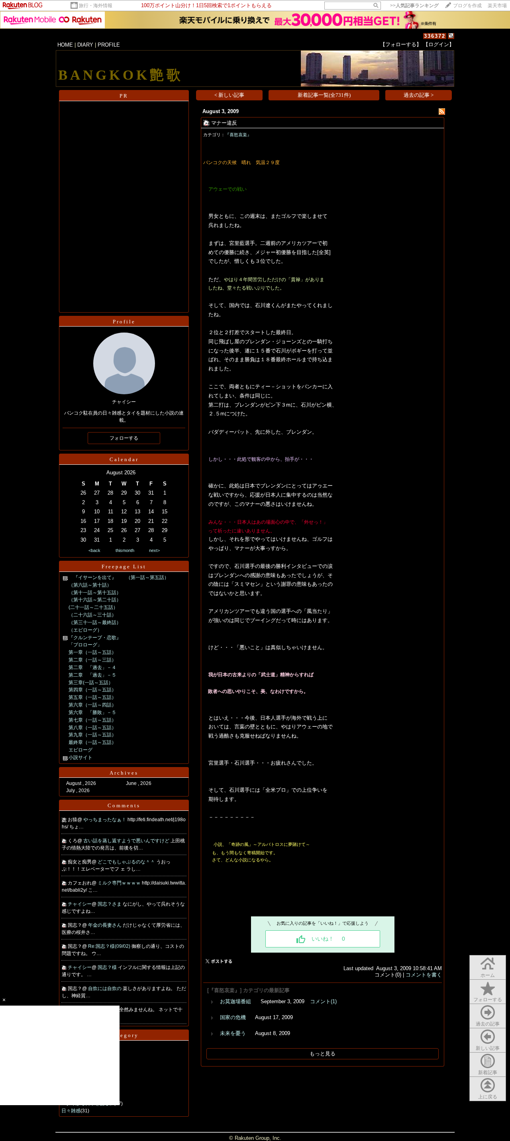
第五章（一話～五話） (92, 697)
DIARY (85, 45)
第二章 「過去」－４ (92, 667)
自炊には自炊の (105, 988)
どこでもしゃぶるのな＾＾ (127, 862)
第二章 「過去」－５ (92, 675)
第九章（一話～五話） (92, 735)
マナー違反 (224, 123)
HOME (65, 45)
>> (414, 5)
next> (154, 550)
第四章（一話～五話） (92, 690)
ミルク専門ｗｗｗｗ (120, 883)
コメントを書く (424, 975)
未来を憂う (233, 1033)
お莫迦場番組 (235, 1001)
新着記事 (487, 1072)
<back (94, 550)
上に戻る (487, 1097)
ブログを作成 (467, 5)
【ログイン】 (438, 44)
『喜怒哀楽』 (238, 134)
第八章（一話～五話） (92, 727)
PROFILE (109, 45)
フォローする (487, 999)
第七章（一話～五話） (92, 720)
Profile (124, 322)
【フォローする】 (401, 44)
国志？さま (110, 904)
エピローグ (80, 750)
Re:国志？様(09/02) (109, 946)
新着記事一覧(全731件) (324, 95)
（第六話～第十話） (90, 585)
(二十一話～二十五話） (93, 607)
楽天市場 (497, 5)
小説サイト (80, 757)
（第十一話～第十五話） (95, 592)
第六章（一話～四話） (92, 705)
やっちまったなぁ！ (105, 819)
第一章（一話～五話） (92, 652)
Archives (124, 773)
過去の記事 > (419, 95)
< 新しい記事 (229, 95)
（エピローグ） (85, 630)
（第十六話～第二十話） (95, 600)
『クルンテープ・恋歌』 (95, 637)
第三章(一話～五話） (91, 682)
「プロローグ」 (85, 645)
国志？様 (108, 967)
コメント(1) (323, 1001)
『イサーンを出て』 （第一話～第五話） (119, 577)
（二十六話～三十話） (92, 615)
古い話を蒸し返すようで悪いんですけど (127, 841)
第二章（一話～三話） (92, 660)
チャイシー (80, 904)
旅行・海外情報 (95, 5)
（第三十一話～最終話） (95, 622)
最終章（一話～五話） (92, 742)
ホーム (488, 975)
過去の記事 (488, 1024)
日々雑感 (70, 1111)
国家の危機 (233, 1017)
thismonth (125, 550)
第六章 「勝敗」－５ (92, 712)
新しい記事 (488, 1048)
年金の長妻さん (105, 925)
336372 (434, 36)
